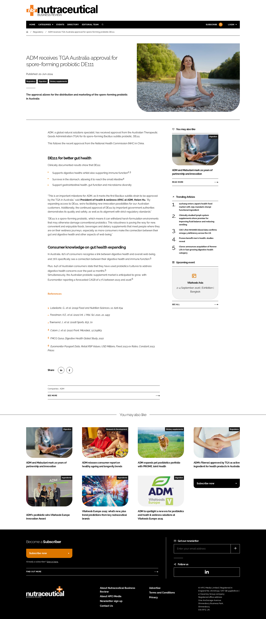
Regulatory (30, 81)
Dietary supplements (58, 81)
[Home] (27, 32)
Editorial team (90, 24)
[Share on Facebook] (69, 370)
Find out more (33, 572)
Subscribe (211, 24)
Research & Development (116, 429)
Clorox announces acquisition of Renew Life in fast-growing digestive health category (198, 250)
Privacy (153, 597)
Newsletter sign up (111, 601)
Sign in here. (52, 562)
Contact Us (106, 605)
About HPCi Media (110, 596)
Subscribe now (205, 483)
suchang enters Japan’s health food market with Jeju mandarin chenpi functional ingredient (195, 207)
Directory (73, 24)
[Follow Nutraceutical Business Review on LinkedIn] (206, 572)
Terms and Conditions (162, 592)
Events (60, 24)
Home (32, 24)
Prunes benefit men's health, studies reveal (196, 239)
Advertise (155, 588)
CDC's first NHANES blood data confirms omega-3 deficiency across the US (198, 231)
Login (231, 24)
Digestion (43, 81)
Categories (44, 24)
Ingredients (66, 478)
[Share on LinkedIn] (61, 370)
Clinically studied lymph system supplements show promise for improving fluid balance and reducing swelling (196, 220)
